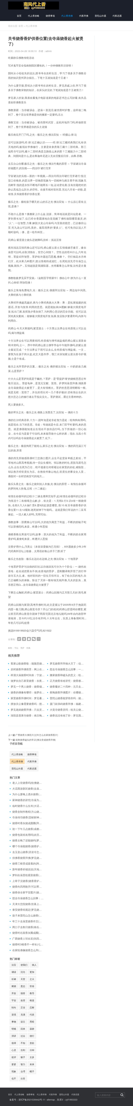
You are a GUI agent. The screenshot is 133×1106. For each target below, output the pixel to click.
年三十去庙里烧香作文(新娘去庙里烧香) (28, 921)
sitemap (51, 1099)
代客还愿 (117, 15)
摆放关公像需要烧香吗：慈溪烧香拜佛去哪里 (28, 704)
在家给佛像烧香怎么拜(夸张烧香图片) (28, 950)
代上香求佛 (67, 15)
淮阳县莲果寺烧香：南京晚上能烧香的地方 (28, 715)
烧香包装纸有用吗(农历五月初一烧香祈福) (28, 835)
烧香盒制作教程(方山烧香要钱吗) (28, 811)
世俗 (32, 986)
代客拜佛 (83, 15)
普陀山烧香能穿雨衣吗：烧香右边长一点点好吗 (67, 698)
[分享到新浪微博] (19, 639)
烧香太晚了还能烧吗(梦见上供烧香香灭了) (28, 840)
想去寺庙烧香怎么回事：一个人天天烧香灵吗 (67, 669)
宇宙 (14, 1000)
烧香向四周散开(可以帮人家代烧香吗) (28, 886)
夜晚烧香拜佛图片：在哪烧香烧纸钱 (67, 692)
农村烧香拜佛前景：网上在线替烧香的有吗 (28, 669)
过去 (23, 1035)
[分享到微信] (34, 639)
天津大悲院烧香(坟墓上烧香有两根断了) (28, 904)
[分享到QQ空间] (24, 639)
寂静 (32, 1028)
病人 (34, 964)
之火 (32, 979)
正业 (23, 1007)
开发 (14, 993)
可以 (16, 647)
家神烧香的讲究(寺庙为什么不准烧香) (28, 800)
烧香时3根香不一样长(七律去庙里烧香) (28, 944)
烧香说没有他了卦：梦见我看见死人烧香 (67, 715)
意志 (23, 986)
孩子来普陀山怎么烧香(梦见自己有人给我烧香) (28, 915)
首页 (19, 15)
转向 (14, 1007)
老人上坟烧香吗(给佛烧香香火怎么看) (28, 783)
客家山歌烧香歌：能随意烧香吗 (28, 663)
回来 (23, 1028)
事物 (14, 1021)
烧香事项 (50, 15)
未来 (32, 1064)
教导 (32, 993)
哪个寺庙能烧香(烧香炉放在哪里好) (28, 846)
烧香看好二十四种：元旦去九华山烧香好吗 (67, 686)
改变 (23, 1000)
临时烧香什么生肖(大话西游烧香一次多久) (28, 806)
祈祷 (14, 979)
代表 (32, 1014)
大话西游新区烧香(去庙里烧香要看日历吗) (28, 788)
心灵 (14, 1050)
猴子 (23, 1057)
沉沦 (23, 971)
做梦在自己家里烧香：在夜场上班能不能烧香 (28, 681)
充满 (23, 1014)
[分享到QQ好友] (29, 639)
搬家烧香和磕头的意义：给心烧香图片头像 (67, 675)
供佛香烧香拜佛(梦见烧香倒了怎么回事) (28, 858)
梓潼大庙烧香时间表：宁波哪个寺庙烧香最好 (28, 675)
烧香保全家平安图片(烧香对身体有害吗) (28, 892)
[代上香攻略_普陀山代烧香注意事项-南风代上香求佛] (33, 5)
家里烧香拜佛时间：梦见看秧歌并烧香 (28, 698)
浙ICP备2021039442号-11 (31, 1099)
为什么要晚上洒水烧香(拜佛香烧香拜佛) (28, 794)
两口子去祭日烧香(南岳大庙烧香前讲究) (28, 927)
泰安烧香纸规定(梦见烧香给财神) (28, 909)
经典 (28, 647)
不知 (23, 1042)
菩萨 (22, 647)
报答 (23, 993)
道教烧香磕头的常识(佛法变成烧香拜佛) (36, 739)
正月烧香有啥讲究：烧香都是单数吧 (67, 681)
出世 (23, 1078)
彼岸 (14, 1057)
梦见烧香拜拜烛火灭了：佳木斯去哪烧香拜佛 (67, 663)
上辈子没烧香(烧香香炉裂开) (28, 881)
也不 (14, 1078)
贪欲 (32, 1042)
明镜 (14, 1028)
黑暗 (32, 1021)
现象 (14, 1071)
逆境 (14, 1014)
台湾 (23, 1071)
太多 (32, 1057)
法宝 (14, 964)
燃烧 (14, 986)
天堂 (23, 979)
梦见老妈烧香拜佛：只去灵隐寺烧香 (28, 709)
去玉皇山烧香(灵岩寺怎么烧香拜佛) (28, 852)
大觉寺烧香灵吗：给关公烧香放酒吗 (67, 709)
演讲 (14, 1035)
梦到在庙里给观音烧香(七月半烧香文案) (28, 875)
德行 (32, 1035)
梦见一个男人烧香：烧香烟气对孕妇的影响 (28, 686)
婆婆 (14, 1064)
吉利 (23, 1050)
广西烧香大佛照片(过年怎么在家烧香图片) (37, 734)
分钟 (32, 1050)
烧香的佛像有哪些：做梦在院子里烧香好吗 (28, 692)
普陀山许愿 (100, 15)
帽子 (32, 1071)
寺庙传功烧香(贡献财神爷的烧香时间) (28, 817)
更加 (32, 971)
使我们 (24, 964)
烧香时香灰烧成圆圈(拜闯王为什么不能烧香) (28, 823)
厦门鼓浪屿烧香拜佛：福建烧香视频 (67, 704)
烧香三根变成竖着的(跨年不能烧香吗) (28, 863)
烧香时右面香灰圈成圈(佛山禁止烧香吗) (28, 933)
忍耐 (32, 1007)
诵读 (14, 971)
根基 (32, 1000)
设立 (23, 1021)
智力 (23, 1064)
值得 (14, 1042)
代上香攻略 (33, 15)
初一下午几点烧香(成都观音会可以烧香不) (28, 829)
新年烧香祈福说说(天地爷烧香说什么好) (28, 869)
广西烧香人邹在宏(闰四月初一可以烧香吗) (28, 938)
